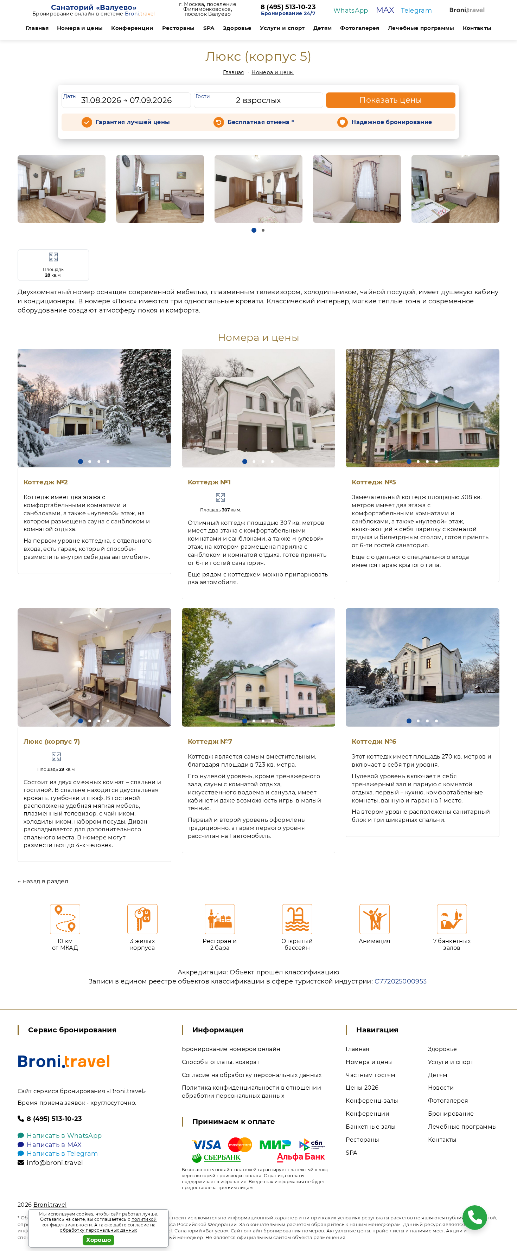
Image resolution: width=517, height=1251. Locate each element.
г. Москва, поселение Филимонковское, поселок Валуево (207, 9)
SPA (209, 28)
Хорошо (98, 1240)
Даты (70, 96)
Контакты (477, 28)
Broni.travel (50, 1204)
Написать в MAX (54, 1145)
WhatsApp (350, 10)
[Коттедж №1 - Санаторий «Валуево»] (259, 408)
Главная (37, 28)
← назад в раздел (43, 881)
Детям (322, 28)
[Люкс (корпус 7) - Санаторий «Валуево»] (94, 667)
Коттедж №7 (210, 742)
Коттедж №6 (374, 742)
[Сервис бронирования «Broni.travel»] (467, 10)
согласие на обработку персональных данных (107, 1227)
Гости (203, 96)
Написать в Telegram (62, 1154)
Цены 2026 (362, 1087)
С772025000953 (401, 981)
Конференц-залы (372, 1100)
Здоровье (237, 28)
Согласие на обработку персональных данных (252, 1075)
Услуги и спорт (282, 28)
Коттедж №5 (374, 482)
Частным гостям (370, 1075)
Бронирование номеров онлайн (231, 1049)
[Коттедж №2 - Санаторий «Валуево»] (94, 408)
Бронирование (451, 1113)
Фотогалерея (359, 28)
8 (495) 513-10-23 (288, 7)
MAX (385, 10)
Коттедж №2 (46, 482)
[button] (253, 230)
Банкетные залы (371, 1126)
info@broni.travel (55, 1163)
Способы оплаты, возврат (221, 1062)
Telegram (416, 10)
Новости (441, 1087)
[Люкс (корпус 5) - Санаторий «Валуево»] (62, 189)
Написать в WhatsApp (64, 1136)
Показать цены (390, 100)
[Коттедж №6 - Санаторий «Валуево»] (422, 667)
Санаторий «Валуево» (93, 7)
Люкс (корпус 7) (52, 742)
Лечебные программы (421, 28)
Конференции (132, 28)
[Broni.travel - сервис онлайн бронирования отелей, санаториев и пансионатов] (64, 1061)
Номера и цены (80, 28)
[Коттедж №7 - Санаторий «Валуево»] (259, 667)
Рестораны (178, 28)
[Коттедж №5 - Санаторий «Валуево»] (422, 408)
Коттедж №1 (209, 482)
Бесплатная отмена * (261, 122)
